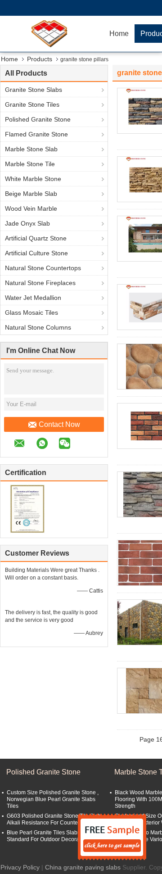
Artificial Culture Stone (36, 253)
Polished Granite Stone (38, 119)
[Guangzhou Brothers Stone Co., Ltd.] (52, 34)
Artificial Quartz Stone (36, 238)
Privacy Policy (20, 867)
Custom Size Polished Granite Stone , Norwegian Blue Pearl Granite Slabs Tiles (53, 799)
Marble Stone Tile (30, 164)
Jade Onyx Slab (27, 223)
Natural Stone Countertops (43, 268)
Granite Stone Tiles (32, 104)
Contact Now (59, 424)
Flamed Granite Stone (36, 134)
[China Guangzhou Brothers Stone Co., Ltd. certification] (27, 508)
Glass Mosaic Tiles (31, 312)
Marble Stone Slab (31, 149)
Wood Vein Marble (31, 208)
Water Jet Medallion (33, 297)
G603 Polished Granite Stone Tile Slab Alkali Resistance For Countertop (54, 819)
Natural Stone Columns (38, 327)
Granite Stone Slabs (33, 89)
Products (39, 59)
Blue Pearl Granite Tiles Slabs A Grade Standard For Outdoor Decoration (54, 835)
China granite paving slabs (83, 867)
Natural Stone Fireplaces (40, 282)
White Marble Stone (33, 178)
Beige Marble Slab (31, 193)
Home (119, 33)
